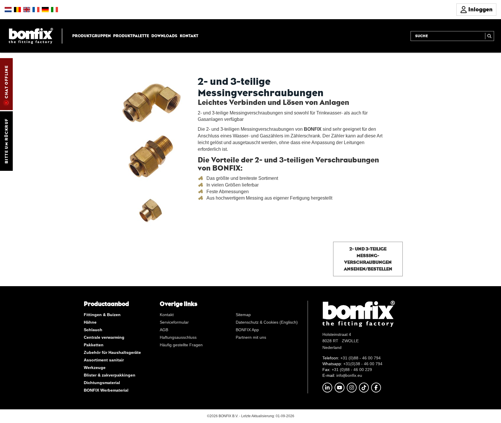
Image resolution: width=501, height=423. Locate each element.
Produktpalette (131, 35)
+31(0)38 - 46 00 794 (362, 363)
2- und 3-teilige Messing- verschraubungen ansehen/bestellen (368, 259)
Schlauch (93, 329)
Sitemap (243, 314)
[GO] (489, 36)
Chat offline (6, 81)
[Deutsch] (45, 9)
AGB (164, 329)
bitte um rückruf (6, 141)
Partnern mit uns (251, 337)
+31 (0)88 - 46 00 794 (360, 358)
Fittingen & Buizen (102, 314)
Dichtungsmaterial (102, 382)
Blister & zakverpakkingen (109, 375)
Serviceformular (174, 322)
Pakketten (94, 345)
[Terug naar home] (31, 35)
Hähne (90, 322)
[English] (26, 9)
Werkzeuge (95, 367)
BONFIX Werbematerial (106, 390)
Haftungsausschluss (178, 337)
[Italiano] (54, 9)
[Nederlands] (8, 9)
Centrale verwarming (104, 337)
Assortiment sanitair (104, 360)
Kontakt (189, 35)
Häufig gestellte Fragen (181, 345)
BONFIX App (247, 329)
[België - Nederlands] (17, 9)
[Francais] (35, 9)
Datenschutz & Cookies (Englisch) (267, 322)
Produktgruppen (91, 35)
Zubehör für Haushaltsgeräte (112, 352)
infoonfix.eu (349, 375)
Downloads (164, 35)
